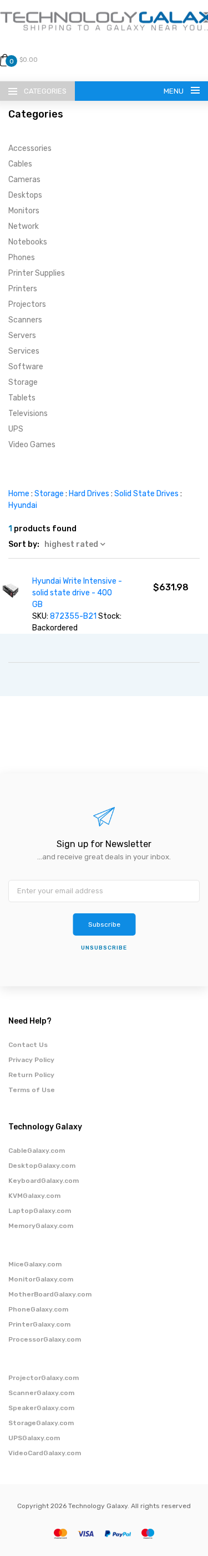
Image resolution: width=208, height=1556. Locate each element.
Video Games (31, 444)
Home (18, 493)
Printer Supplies (36, 273)
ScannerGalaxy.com (41, 1393)
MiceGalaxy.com (35, 1264)
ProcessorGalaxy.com (44, 1339)
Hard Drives (89, 493)
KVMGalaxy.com (34, 1196)
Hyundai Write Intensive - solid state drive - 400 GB (77, 592)
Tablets (21, 398)
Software (25, 366)
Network (23, 226)
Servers (22, 335)
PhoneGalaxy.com (38, 1309)
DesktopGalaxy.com (41, 1166)
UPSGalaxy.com (34, 1438)
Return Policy (31, 1075)
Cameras (24, 179)
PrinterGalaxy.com (39, 1324)
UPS (15, 429)
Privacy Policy (31, 1060)
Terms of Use (31, 1090)
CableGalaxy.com (36, 1150)
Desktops (25, 195)
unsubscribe (104, 948)
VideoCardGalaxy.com (44, 1453)
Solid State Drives (146, 493)
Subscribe (104, 924)
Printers (22, 288)
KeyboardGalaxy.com (43, 1181)
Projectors (27, 304)
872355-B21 (73, 616)
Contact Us (28, 1045)
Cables (20, 164)
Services (23, 351)
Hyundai (22, 505)
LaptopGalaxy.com (39, 1211)
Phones (21, 257)
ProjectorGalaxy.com (43, 1378)
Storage (23, 382)
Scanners (25, 320)
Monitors (23, 211)
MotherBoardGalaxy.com (50, 1294)
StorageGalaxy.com (41, 1423)
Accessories (30, 148)
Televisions (28, 413)
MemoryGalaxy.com (40, 1226)
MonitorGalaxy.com (40, 1279)
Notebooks (27, 242)
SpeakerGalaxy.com (41, 1408)
